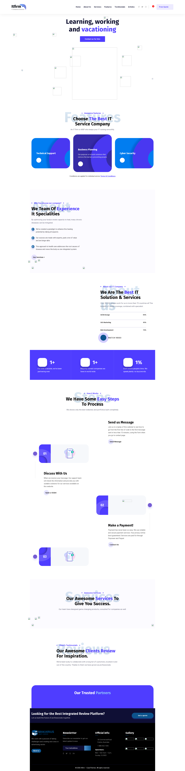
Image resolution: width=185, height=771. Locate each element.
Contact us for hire (92, 39)
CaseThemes (91, 768)
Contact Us (114, 545)
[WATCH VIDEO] (103, 338)
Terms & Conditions (108, 176)
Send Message (115, 442)
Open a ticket (50, 493)
